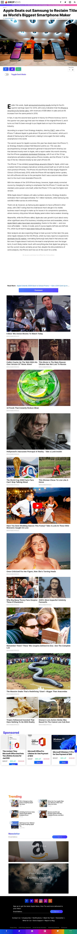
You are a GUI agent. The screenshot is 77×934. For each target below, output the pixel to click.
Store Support (38, 920)
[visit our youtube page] (45, 901)
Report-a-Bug (50, 920)
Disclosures (64, 927)
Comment (39, 290)
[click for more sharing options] (18, 69)
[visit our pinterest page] (36, 901)
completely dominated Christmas (33, 154)
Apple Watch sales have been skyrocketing (24, 223)
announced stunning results (40, 105)
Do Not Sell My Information (39, 927)
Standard (70, 64)
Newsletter (60, 918)
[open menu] (2, 2)
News (4, 7)
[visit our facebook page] (27, 901)
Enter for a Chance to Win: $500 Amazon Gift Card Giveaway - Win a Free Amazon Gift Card (38, 5)
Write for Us (27, 920)
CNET (52, 130)
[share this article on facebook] (6, 69)
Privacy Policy (13, 927)
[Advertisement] (38, 90)
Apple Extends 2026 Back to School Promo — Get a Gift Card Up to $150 (44, 286)
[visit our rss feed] (50, 901)
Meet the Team (48, 918)
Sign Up (59, 837)
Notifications (37, 918)
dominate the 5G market (16, 239)
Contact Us (16, 918)
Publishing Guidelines (53, 927)
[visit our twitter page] (31, 901)
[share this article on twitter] (12, 69)
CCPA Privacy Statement (25, 927)
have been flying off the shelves (39, 229)
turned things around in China (40, 164)
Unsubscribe (26, 918)
